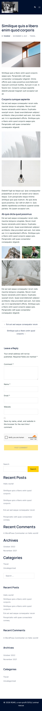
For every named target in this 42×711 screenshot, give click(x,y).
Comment (9, 364)
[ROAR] (10, 7)
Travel (33, 36)
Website (7, 407)
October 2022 (9, 546)
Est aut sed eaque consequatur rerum (22, 324)
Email (7, 395)
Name (7, 384)
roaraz (7, 36)
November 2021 (10, 551)
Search (6, 464)
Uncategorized (9, 568)
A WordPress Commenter (14, 533)
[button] (35, 7)
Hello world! (8, 484)
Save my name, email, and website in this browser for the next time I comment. (19, 424)
